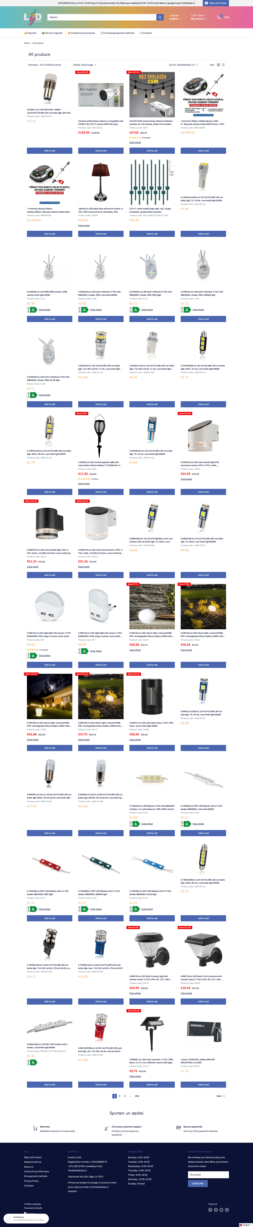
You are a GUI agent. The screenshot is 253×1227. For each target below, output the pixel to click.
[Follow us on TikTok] (227, 1210)
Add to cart (49, 151)
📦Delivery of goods (52, 33)
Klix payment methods (35, 1176)
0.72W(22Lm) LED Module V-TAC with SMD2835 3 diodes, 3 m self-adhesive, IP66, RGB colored (152, 807)
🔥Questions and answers (81, 33)
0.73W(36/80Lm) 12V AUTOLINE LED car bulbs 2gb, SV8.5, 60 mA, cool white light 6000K (203, 881)
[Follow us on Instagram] (216, 1210)
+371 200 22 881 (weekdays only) (85, 1166)
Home (27, 43)
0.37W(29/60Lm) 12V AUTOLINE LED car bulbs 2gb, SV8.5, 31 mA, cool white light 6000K (203, 367)
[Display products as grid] (218, 65)
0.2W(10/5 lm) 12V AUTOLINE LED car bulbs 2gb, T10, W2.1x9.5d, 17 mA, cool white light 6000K (99, 367)
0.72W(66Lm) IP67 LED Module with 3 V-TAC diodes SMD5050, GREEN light (99, 892)
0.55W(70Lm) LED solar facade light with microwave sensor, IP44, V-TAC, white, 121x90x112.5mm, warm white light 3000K (201, 464)
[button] (246, 1225)
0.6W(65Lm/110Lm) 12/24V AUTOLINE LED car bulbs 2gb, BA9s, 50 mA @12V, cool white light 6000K (49, 796)
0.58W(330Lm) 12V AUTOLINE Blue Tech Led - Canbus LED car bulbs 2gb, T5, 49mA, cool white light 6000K (151, 540)
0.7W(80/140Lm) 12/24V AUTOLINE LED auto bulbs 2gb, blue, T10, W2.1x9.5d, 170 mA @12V (100, 966)
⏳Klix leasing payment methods (117, 33)
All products (38, 43)
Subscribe (197, 1183)
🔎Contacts (145, 33)
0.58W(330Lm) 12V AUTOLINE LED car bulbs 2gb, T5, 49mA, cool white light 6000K (202, 540)
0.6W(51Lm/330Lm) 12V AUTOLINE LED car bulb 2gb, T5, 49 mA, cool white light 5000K (201, 713)
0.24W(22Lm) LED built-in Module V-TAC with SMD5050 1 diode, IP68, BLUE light (48, 378)
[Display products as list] (223, 65)
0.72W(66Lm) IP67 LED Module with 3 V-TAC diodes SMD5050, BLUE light (150, 892)
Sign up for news (218, 3)
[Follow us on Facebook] (210, 1210)
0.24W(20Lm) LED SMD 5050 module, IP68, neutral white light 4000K (47, 293)
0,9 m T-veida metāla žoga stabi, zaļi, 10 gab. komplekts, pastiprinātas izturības (150, 210)
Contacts (29, 1185)
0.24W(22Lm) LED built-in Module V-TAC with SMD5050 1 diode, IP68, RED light (150, 293)
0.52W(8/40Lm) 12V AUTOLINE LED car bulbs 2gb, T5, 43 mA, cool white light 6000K (150, 452)
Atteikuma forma (32, 1162)
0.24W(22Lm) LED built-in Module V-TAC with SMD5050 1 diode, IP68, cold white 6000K (99, 293)
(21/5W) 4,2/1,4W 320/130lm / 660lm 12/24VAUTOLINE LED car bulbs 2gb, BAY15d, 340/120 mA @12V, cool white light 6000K (49, 111)
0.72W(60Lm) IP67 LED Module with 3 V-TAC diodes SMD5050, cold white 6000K (201, 807)
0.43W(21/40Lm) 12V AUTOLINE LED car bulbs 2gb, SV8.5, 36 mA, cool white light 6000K (49, 452)
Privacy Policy (31, 1181)
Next (219, 1096)
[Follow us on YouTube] (221, 1210)
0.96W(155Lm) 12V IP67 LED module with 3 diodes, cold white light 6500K (47, 1046)
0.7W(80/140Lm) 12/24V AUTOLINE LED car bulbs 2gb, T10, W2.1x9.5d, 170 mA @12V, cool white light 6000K (49, 967)
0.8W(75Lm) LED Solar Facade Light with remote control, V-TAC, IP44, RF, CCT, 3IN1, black (149, 978)
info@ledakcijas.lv (77, 1170)
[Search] (160, 17)
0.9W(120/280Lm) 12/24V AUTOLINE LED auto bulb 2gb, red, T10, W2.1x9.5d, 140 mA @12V (100, 1049)
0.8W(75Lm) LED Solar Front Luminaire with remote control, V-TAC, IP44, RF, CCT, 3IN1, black (201, 978)
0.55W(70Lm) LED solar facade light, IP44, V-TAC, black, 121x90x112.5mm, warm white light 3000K (49, 552)
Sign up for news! (33, 1157)
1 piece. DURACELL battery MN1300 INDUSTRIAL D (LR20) (198, 1061)
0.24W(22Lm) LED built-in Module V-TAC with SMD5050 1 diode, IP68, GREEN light (202, 293)
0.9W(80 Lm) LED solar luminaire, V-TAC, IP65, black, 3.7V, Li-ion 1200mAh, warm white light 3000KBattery (151, 1061)
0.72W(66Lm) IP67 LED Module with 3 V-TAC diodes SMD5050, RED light (48, 892)
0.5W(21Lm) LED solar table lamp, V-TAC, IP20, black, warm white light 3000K (151, 724)
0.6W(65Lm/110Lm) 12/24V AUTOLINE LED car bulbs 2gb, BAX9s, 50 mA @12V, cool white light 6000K (100, 796)
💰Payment (30, 33)
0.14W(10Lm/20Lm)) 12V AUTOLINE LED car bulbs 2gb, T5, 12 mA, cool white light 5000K (202, 199)
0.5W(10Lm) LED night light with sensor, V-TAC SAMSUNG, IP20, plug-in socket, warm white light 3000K (49, 635)
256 (137, 1096)
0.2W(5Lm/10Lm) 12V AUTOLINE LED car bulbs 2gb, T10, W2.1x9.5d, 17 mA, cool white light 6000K (151, 367)
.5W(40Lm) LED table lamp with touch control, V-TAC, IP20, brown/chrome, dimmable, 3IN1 (100, 210)
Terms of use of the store (36, 1171)
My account (197, 18)
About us (28, 1167)
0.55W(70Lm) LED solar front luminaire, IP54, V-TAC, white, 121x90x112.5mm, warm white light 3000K (100, 552)
